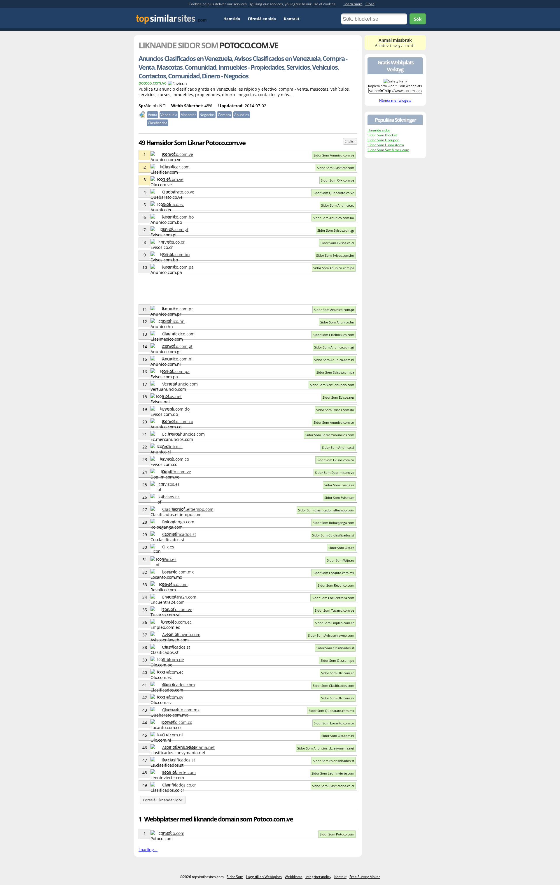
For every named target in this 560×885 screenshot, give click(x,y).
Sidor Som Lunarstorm (386, 144)
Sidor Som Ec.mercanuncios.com (329, 435)
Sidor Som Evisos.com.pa (335, 372)
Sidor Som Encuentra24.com (333, 598)
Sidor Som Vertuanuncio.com (332, 385)
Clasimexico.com (178, 334)
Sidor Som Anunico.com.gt (334, 347)
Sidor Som (326, 510)
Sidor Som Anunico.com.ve (334, 155)
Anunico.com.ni (177, 359)
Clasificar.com (176, 167)
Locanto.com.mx (178, 572)
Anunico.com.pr (177, 309)
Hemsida (231, 18)
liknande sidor (379, 130)
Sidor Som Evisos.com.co (335, 460)
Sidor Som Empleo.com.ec (334, 623)
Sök (417, 19)
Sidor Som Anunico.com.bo (333, 218)
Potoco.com (173, 833)
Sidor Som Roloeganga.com (333, 522)
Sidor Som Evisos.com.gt (335, 230)
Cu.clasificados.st (179, 534)
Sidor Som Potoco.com (337, 834)
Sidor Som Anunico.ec (337, 205)
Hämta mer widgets (395, 100)
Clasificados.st (176, 647)
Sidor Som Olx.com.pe (337, 660)
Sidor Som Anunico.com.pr (334, 309)
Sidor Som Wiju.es (340, 560)
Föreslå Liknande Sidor (162, 800)
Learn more (353, 3)
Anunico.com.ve (177, 154)
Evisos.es (171, 484)
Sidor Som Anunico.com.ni (334, 360)
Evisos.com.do (176, 409)
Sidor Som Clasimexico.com (333, 334)
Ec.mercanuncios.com (183, 434)
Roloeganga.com (178, 522)
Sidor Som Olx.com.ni (337, 735)
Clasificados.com (178, 684)
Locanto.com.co (177, 722)
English (350, 141)
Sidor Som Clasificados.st (335, 648)
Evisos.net (172, 396)
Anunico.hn (173, 321)
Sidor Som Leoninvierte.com (333, 773)
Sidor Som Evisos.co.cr (337, 243)
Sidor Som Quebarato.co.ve (333, 193)
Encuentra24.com (179, 597)
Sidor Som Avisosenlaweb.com (331, 635)
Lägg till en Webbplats (264, 876)
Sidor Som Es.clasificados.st (333, 761)
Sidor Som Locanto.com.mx (333, 573)
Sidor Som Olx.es (341, 548)
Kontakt (292, 18)
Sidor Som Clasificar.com (335, 168)
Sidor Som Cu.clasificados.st (333, 535)
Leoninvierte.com (179, 772)
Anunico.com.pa (178, 267)
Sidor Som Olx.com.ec (337, 673)
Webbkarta (293, 876)
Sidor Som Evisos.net (338, 397)
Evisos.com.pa (176, 371)
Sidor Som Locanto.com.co (334, 723)
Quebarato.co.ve (178, 192)
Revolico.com (175, 584)
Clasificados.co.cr (179, 785)
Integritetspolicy (318, 876)
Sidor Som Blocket (382, 135)
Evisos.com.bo (176, 254)
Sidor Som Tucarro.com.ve (334, 610)
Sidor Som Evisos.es (339, 485)
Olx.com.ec (172, 672)
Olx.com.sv (172, 697)
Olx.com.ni (172, 735)
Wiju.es (169, 559)
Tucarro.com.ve (177, 609)
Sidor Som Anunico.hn (337, 322)
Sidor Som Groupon (383, 140)
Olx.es (168, 547)
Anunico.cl (172, 446)
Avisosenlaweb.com (181, 634)
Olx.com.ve (172, 179)
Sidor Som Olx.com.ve (337, 180)
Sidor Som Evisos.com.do (335, 410)
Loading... (148, 849)
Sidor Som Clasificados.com (333, 685)
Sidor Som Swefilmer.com (388, 149)
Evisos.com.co (175, 459)
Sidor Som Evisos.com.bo (335, 255)
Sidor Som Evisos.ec (339, 497)
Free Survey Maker (364, 876)
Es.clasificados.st (178, 760)
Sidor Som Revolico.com (336, 585)
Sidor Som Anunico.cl (338, 447)
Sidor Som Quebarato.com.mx (331, 710)
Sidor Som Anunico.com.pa (333, 268)
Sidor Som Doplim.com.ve (334, 472)
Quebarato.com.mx (181, 709)
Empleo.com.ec (177, 622)
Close (369, 3)
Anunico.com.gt (177, 346)
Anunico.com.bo (178, 217)
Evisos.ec (171, 496)
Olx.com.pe (173, 659)
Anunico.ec (173, 204)
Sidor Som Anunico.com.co (334, 422)
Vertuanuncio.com (180, 384)
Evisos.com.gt (175, 229)
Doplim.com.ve (176, 471)
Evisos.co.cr (173, 242)
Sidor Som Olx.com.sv (337, 698)
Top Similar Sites (171, 19)
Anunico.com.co (177, 421)
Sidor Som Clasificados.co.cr (333, 786)
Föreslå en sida (262, 18)
